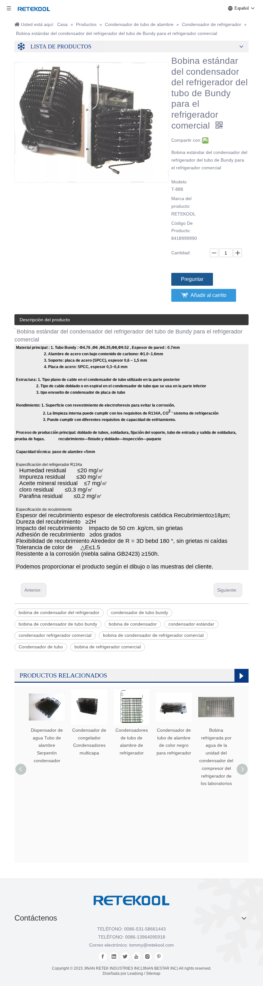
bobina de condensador (133, 624)
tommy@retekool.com (151, 945)
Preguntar (192, 279)
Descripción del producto (45, 319)
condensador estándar (191, 624)
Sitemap (153, 973)
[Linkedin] (114, 956)
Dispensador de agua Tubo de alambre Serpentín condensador (47, 745)
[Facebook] (102, 956)
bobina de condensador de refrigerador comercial (153, 635)
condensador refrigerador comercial (55, 635)
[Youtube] (136, 956)
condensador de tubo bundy (139, 612)
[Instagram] (147, 956)
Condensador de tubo (41, 646)
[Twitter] (125, 956)
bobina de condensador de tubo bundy (58, 624)
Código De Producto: (182, 227)
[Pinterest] (159, 956)
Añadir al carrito (208, 295)
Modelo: (179, 181)
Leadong (135, 973)
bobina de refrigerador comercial (107, 646)
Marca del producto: (181, 202)
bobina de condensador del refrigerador (59, 612)
